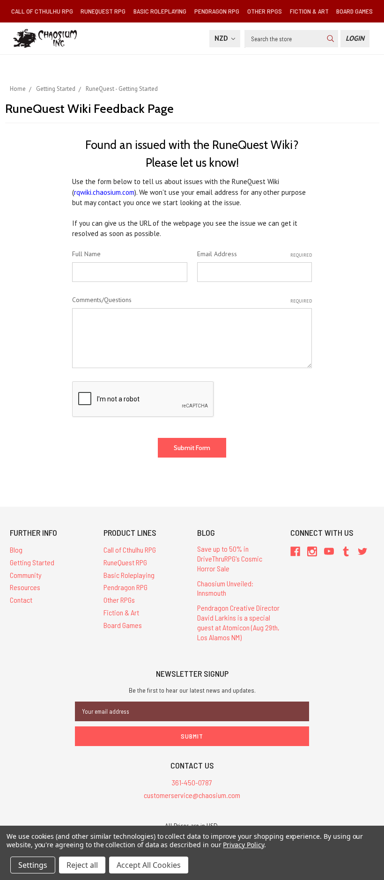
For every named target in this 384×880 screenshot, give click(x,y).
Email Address (254, 254)
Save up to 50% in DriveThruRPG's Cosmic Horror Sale (229, 558)
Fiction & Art (309, 11)
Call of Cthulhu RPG (42, 11)
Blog (16, 549)
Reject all (82, 865)
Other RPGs (264, 11)
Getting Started (32, 562)
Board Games (354, 11)
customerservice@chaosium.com (192, 795)
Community (26, 574)
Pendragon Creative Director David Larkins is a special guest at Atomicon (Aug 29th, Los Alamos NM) (238, 622)
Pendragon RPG (216, 11)
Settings (32, 865)
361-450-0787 (192, 782)
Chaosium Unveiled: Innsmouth (225, 588)
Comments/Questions (192, 300)
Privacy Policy (243, 844)
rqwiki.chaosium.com (104, 192)
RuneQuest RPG (103, 11)
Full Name (86, 254)
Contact (21, 599)
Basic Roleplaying (159, 11)
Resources (25, 587)
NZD (222, 38)
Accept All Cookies (149, 865)
